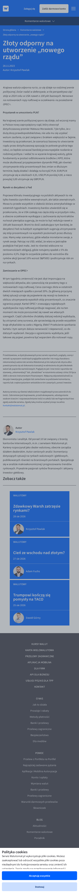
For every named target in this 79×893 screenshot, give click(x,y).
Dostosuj (39, 886)
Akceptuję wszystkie (39, 875)
